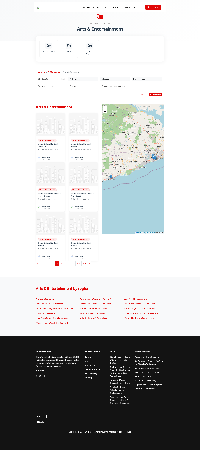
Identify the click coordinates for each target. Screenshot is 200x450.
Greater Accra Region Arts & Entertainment (54, 308)
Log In (127, 7)
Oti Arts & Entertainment (46, 313)
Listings (90, 7)
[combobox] (83, 79)
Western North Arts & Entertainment (139, 318)
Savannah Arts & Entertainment (93, 313)
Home (82, 7)
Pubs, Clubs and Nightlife (114, 86)
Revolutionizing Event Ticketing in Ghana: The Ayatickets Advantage (120, 400)
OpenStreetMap (149, 233)
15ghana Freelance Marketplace (148, 384)
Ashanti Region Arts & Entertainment (95, 299)
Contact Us (90, 365)
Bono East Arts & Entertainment (49, 304)
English (42, 422)
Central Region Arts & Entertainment (95, 304)
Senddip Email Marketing (145, 380)
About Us (89, 361)
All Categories (54, 72)
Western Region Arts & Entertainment (52, 323)
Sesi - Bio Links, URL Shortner (147, 372)
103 (78, 263)
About (99, 7)
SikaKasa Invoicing (143, 376)
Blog (106, 7)
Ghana (41, 416)
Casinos (75, 86)
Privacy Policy (91, 373)
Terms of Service (92, 369)
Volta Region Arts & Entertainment (94, 318)
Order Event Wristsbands (145, 389)
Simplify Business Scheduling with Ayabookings (117, 390)
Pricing (88, 357)
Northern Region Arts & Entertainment (140, 308)
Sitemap (88, 377)
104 (84, 263)
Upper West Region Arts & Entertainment (53, 318)
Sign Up (136, 7)
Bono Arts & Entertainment (135, 299)
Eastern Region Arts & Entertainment (139, 304)
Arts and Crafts (46, 86)
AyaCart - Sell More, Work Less (148, 368)
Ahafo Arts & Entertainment (47, 299)
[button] (153, 157)
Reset (143, 94)
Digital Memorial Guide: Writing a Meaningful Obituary (120, 360)
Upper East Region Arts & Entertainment (141, 313)
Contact (114, 7)
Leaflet (139, 233)
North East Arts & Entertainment (93, 308)
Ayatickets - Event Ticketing (147, 357)
